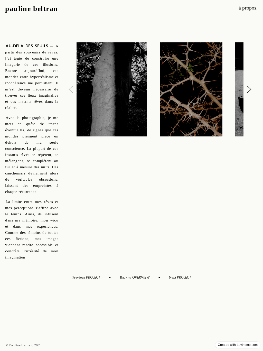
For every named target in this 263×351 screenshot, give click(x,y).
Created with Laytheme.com (238, 345)
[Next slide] (249, 89)
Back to (126, 277)
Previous (79, 277)
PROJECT (93, 277)
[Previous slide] (71, 89)
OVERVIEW (142, 277)
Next (180, 277)
